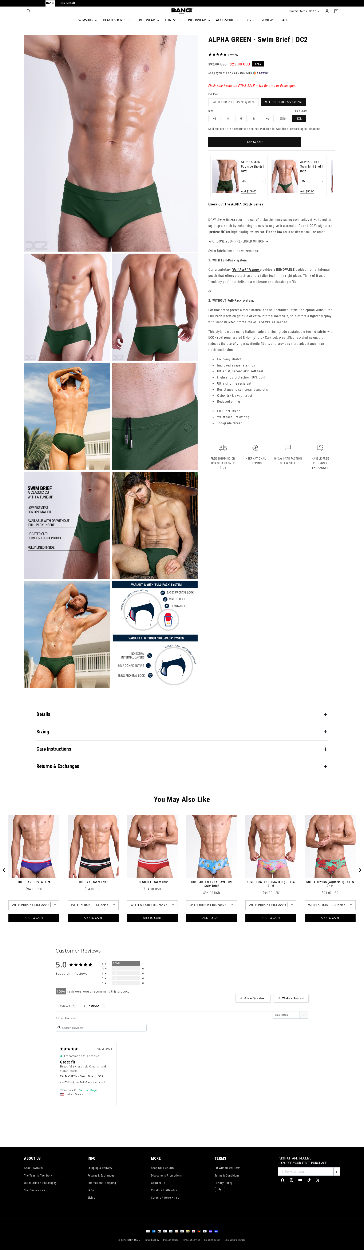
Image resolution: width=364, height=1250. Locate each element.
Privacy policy (170, 1240)
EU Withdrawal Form (228, 1168)
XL (270, 119)
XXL (285, 119)
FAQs (91, 1190)
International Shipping (102, 1183)
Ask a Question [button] (255, 998)
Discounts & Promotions (166, 1175)
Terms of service (191, 1240)
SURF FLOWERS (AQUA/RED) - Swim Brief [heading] (330, 884)
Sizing (91, 1197)
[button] (28, 11)
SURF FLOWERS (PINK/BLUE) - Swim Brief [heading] (271, 884)
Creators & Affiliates (164, 1190)
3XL (299, 118)
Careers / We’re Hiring (165, 1197)
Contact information (235, 1240)
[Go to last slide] (4, 870)
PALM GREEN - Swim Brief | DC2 (81, 1076)
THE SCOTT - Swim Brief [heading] (152, 882)
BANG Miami (134, 1240)
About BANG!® (33, 1168)
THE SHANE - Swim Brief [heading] (33, 882)
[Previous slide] (216, 176)
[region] (182, 870)
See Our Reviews (34, 1190)
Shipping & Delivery (100, 1168)
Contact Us (158, 1183)
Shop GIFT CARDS (162, 1168)
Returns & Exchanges (101, 1175)
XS (217, 119)
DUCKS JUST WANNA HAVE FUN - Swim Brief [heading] (212, 884)
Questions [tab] (91, 1006)
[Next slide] (327, 176)
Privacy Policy (223, 1183)
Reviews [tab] (64, 1006)
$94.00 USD (33, 889)
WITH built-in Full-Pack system (236, 103)
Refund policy (152, 1240)
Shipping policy (212, 1240)
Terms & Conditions (227, 1175)
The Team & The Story (38, 1175)
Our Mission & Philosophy (40, 1183)
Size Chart (301, 110)
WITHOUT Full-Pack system (283, 102)
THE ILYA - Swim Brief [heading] (93, 882)
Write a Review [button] (293, 998)
